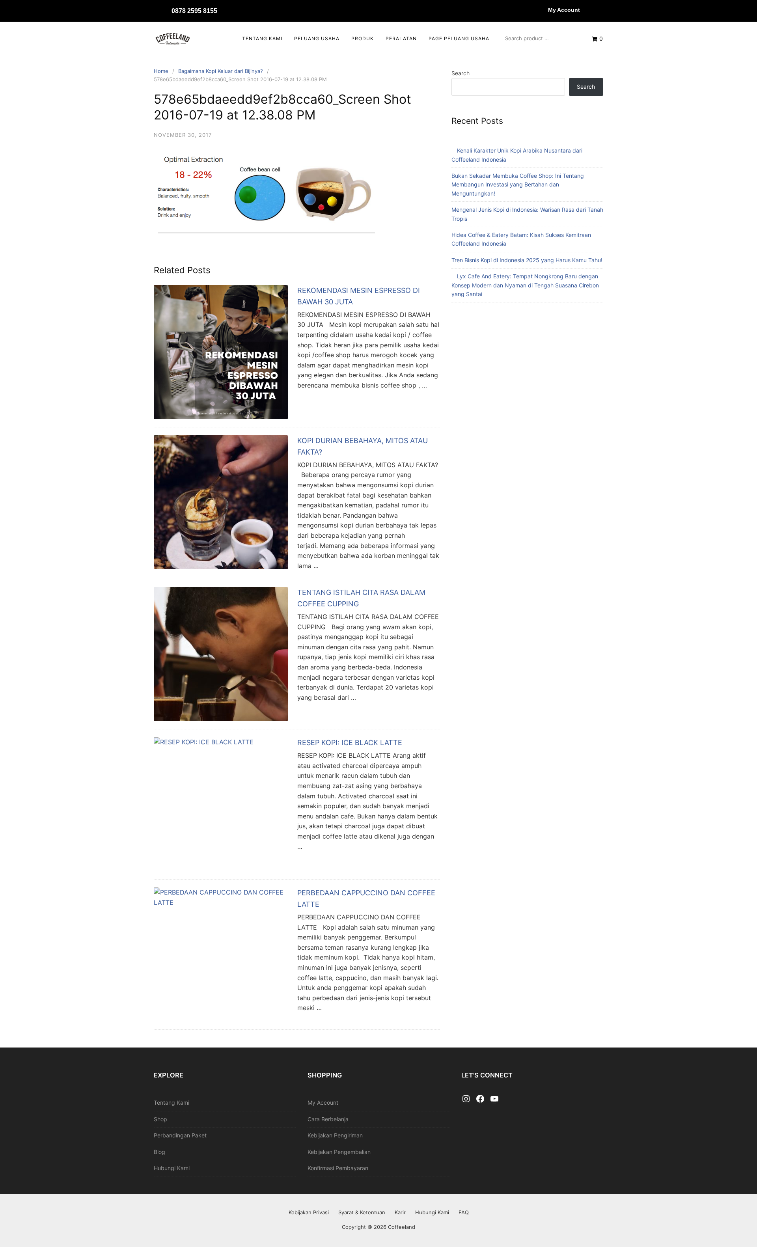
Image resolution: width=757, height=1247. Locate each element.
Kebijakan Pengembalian (339, 1151)
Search (460, 73)
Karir (400, 1212)
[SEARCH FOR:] (540, 38)
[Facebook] (480, 1099)
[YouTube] (494, 1099)
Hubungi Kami (172, 1168)
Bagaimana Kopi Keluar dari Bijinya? (220, 71)
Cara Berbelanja (328, 1119)
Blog (159, 1151)
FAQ (464, 1212)
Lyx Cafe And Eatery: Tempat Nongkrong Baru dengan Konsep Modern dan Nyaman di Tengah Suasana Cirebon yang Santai (525, 285)
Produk (362, 38)
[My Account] (540, 10)
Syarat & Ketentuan (361, 1212)
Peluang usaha (316, 38)
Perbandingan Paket (180, 1135)
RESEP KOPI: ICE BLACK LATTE (349, 742)
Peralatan (401, 38)
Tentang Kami (262, 38)
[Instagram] (466, 1099)
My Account (564, 10)
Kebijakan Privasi (309, 1212)
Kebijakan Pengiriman (335, 1135)
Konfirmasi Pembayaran (338, 1168)
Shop (160, 1119)
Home (161, 71)
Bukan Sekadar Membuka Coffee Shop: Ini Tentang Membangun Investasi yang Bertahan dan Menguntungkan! (517, 184)
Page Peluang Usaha (459, 38)
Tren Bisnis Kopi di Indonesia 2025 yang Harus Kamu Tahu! (526, 260)
